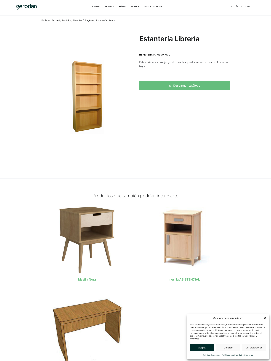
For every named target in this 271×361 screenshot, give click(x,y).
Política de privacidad (232, 355)
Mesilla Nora (87, 279)
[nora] (86, 204)
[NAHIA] (184, 204)
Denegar (228, 347)
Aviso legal (248, 355)
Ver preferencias (254, 347)
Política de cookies (212, 355)
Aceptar (202, 347)
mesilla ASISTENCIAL (184, 279)
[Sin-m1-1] (86, 290)
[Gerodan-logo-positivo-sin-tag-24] (26, 4)
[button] (264, 318)
